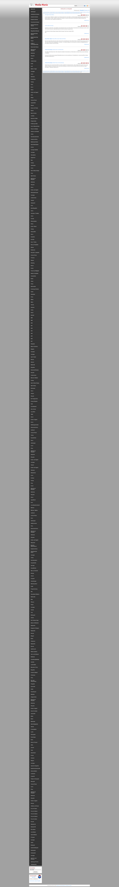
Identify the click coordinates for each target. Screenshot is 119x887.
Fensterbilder (33, 276)
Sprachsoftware (34, 834)
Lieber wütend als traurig (49, 25)
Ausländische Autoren (35, 14)
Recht (32, 739)
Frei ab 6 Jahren (34, 819)
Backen (32, 110)
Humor (32, 58)
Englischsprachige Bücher (34, 38)
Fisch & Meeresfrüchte (35, 126)
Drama (32, 223)
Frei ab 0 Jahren (34, 808)
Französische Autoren (35, 22)
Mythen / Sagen (34, 68)
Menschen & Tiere (34, 667)
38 (50, 13)
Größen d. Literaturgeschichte (34, 44)
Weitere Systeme (34, 651)
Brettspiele (33, 845)
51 (70, 13)
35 (45, 13)
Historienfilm (33, 231)
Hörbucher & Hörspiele (33, 50)
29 (82, 12)
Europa (32, 755)
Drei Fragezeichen (34, 398)
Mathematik (33, 596)
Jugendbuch (33, 499)
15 (61, 12)
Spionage (32, 565)
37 (48, 13)
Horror (32, 87)
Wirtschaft (33, 781)
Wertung (85, 10)
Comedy (32, 218)
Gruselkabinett (33, 406)
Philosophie (33, 734)
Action (32, 210)
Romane (32, 633)
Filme (32, 84)
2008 (32, 317)
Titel (88, 10)
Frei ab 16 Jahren (34, 813)
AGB (61, 885)
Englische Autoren (34, 19)
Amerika (32, 747)
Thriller (32, 435)
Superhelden (33, 102)
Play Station (33, 829)
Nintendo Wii (33, 826)
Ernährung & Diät (34, 123)
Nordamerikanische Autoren (34, 25)
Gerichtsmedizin (34, 560)
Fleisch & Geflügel (34, 128)
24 (75, 12)
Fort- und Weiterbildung (33, 681)
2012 (32, 328)
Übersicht (33, 877)
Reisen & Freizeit (34, 742)
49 (67, 13)
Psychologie (33, 737)
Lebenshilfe (33, 713)
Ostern (32, 281)
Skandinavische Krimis (34, 552)
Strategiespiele (34, 864)
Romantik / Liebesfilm (35, 252)
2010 (32, 323)
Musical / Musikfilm (34, 244)
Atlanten (32, 726)
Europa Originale (34, 401)
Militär (32, 716)
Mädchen (32, 507)
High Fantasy (33, 175)
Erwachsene (33, 79)
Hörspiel (32, 396)
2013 (32, 330)
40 (53, 13)
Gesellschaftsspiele (34, 847)
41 (54, 13)
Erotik (32, 63)
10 (53, 12)
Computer (33, 578)
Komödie (32, 239)
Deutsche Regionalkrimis (34, 546)
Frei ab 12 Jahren (34, 811)
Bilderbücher (33, 472)
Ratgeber (32, 349)
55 (76, 13)
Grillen (32, 134)
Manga (32, 97)
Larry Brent (33, 411)
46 (62, 13)
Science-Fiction (34, 100)
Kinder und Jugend (34, 92)
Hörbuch (32, 362)
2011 (31, 325)
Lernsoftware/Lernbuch (35, 505)
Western (32, 105)
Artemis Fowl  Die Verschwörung (58, 62)
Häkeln (32, 299)
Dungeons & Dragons (35, 628)
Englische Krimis (34, 548)
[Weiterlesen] (86, 20)
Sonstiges (33, 71)
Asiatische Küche (34, 139)
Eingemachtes (33, 121)
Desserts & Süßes (34, 118)
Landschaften (33, 664)
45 (60, 13)
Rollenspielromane (34, 192)
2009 (32, 320)
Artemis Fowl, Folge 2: (49, 62)
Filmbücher (33, 675)
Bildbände (33, 656)
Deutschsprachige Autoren (34, 34)
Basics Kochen (34, 113)
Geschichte (33, 686)
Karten (32, 278)
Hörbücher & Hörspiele (33, 451)
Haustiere (32, 307)
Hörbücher (33, 53)
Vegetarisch (33, 157)
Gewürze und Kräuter (35, 131)
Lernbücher (33, 773)
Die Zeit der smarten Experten (35, 880)
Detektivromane (34, 523)
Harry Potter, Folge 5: (48, 38)
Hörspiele (32, 55)
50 (68, 13)
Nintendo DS (33, 824)
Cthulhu (32, 617)
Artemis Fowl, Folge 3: (49, 49)
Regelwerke (33, 625)
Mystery (32, 247)
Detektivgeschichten (34, 424)
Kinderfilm (33, 236)
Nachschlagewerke (34, 724)
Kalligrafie (33, 343)
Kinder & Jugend (34, 419)
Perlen (32, 283)
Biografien (33, 367)
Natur (32, 599)
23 (73, 12)
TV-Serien (33, 257)
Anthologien (33, 11)
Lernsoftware (33, 832)
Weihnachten (33, 286)
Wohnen (32, 359)
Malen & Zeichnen (34, 346)
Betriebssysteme (34, 583)
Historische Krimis (34, 427)
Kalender (32, 315)
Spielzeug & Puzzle (34, 861)
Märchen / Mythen (34, 510)
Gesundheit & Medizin (35, 594)
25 (76, 12)
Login (88, 5)
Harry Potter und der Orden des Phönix (59, 38)
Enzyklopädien (34, 729)
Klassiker (32, 372)
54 (74, 13)
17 (64, 12)
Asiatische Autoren (34, 16)
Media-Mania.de (39, 4)
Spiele (32, 842)
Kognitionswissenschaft (35, 768)
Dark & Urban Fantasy (35, 170)
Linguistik (33, 776)
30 (84, 12)
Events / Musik (33, 226)
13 (58, 12)
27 (79, 12)
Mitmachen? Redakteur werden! (67, 885)
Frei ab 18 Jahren (34, 816)
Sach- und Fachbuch (35, 654)
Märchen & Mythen (34, 377)
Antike (32, 689)
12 (56, 12)
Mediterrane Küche (34, 141)
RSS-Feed (87, 5)
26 (78, 12)
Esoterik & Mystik (34, 672)
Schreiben (33, 351)
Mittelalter (33, 694)
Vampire (32, 200)
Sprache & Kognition (35, 765)
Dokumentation (34, 221)
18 (65, 12)
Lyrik (32, 66)
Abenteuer (33, 76)
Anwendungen (33, 581)
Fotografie (33, 683)
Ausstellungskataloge (35, 659)
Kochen (32, 147)
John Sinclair (33, 409)
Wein (32, 160)
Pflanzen (32, 602)
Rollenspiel (33, 388)
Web (31, 591)
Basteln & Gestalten (34, 273)
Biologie (32, 573)
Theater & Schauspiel (35, 778)
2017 (32, 341)
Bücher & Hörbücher (35, 622)
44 (59, 13)
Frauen (32, 40)
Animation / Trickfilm (35, 213)
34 (43, 13)
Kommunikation (34, 771)
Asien (32, 750)
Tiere (32, 612)
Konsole (32, 821)
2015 (32, 336)
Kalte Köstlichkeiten (34, 144)
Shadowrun (33, 641)
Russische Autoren (34, 28)
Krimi (32, 502)
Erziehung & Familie (35, 289)
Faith (32, 403)
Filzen (32, 296)
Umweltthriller (33, 568)
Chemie (32, 575)
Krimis (32, 422)
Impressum (58, 885)
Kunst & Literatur (34, 711)
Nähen (32, 302)
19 (67, 12)
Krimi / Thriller (33, 242)
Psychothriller (33, 437)
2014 (32, 333)
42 (56, 13)
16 (62, 12)
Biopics (32, 265)
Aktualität (82, 10)
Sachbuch (33, 430)
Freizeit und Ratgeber (35, 270)
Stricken (32, 304)
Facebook (84, 5)
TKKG (32, 414)
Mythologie (33, 721)
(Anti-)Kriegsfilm (34, 208)
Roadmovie (33, 249)
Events (32, 268)
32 (87, 12)
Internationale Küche (35, 136)
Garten (32, 291)
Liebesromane (33, 61)
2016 (32, 338)
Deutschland (33, 752)
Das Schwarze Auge (34, 620)
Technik (32, 609)
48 (65, 13)
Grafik (32, 586)
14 (59, 12)
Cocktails (32, 115)
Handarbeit (33, 294)
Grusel (32, 485)
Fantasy (32, 81)
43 (57, 13)
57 (79, 13)
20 (68, 12)
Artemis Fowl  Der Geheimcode (58, 49)
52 (71, 13)
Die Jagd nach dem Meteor (49, 14)
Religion (32, 760)
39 (51, 13)
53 (73, 13)
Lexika (32, 731)
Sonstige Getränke (34, 149)
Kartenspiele (33, 850)
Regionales (33, 542)
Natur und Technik (34, 570)
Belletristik (33, 9)
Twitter (85, 5)
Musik (32, 638)
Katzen (32, 312)
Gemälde (32, 662)
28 (81, 12)
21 (70, 12)
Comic (32, 74)
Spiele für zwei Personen (34, 859)
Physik (32, 604)
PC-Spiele (33, 837)
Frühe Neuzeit (33, 691)
